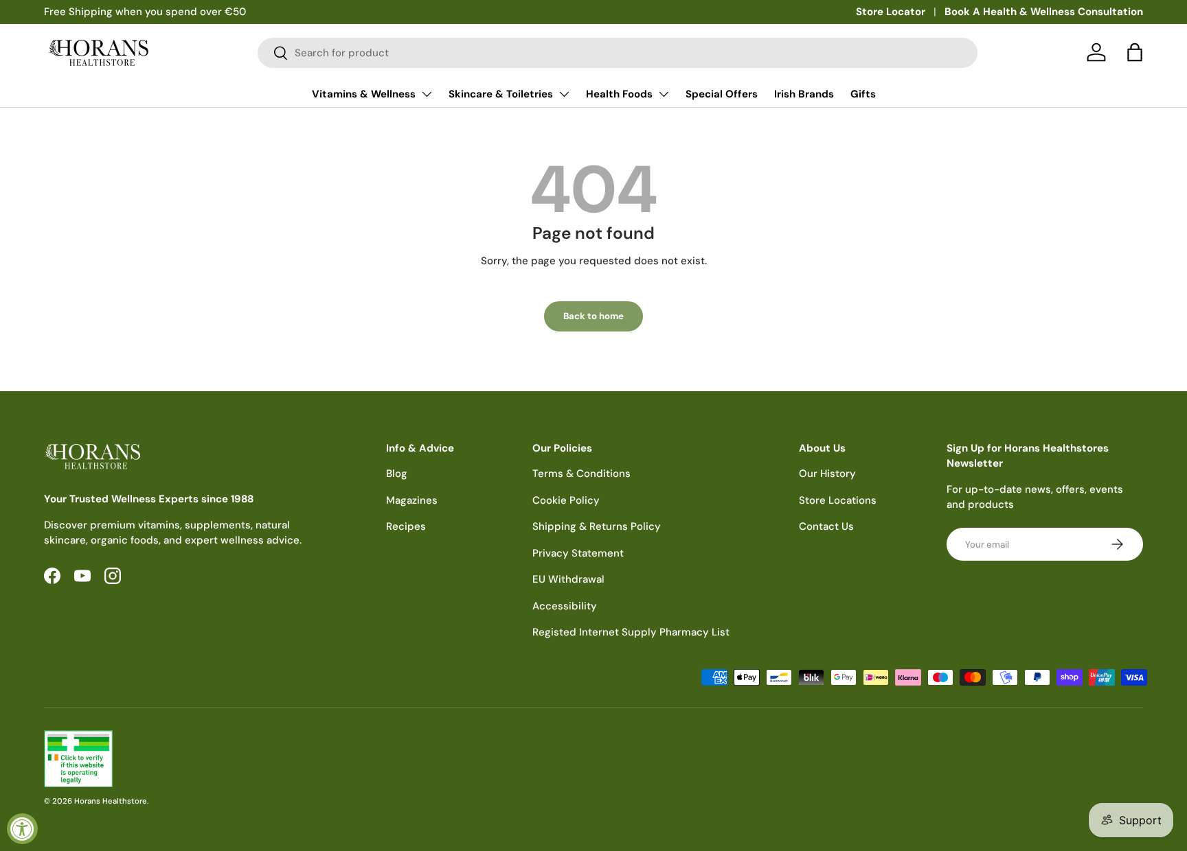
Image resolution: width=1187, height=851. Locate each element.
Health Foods (619, 94)
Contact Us (826, 526)
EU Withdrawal (568, 579)
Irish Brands (804, 94)
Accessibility (564, 606)
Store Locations (838, 500)
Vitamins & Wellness (364, 94)
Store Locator (890, 12)
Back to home (593, 316)
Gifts (863, 94)
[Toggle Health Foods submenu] (663, 94)
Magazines (412, 500)
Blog (396, 473)
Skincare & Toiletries (501, 94)
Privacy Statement (578, 553)
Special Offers (722, 94)
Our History (827, 473)
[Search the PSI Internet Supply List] (313, 758)
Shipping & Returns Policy (596, 526)
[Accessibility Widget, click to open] (22, 828)
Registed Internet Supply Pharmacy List (631, 632)
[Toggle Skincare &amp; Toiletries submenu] (564, 94)
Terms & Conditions (581, 473)
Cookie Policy (566, 500)
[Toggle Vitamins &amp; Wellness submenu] (426, 94)
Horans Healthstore (110, 801)
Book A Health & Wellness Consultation (1044, 12)
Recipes (406, 526)
